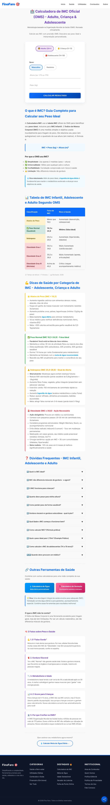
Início (63, 4)
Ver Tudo (33, 784)
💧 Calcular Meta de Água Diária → (55, 743)
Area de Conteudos (92, 769)
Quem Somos (90, 773)
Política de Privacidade (93, 780)
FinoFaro (11, 4)
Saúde (71, 4)
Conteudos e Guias (37, 777)
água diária (46, 317)
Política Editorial (91, 777)
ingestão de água (44, 393)
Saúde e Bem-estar (37, 769)
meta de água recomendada (66, 355)
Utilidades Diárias (36, 773)
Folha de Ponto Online (65, 784)
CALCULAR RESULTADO (55, 95)
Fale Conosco (90, 788)
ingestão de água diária (69, 178)
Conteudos (94, 4)
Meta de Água (62, 773)
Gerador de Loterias (64, 780)
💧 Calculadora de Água (40, 587)
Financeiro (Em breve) (38, 780)
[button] (104, 799)
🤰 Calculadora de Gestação (70, 587)
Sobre (105, 4)
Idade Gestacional (64, 777)
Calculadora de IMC (64, 769)
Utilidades (82, 4)
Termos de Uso (90, 784)
